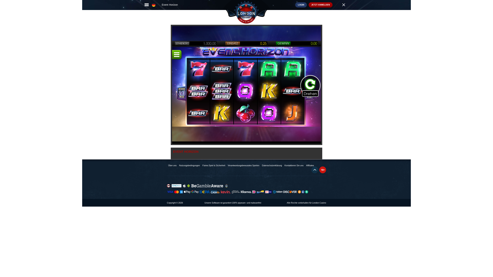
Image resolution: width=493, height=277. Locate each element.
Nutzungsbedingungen (189, 165)
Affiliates (310, 165)
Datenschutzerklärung (272, 165)
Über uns (172, 165)
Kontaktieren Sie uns (294, 165)
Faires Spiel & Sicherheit (213, 165)
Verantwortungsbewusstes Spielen (243, 165)
